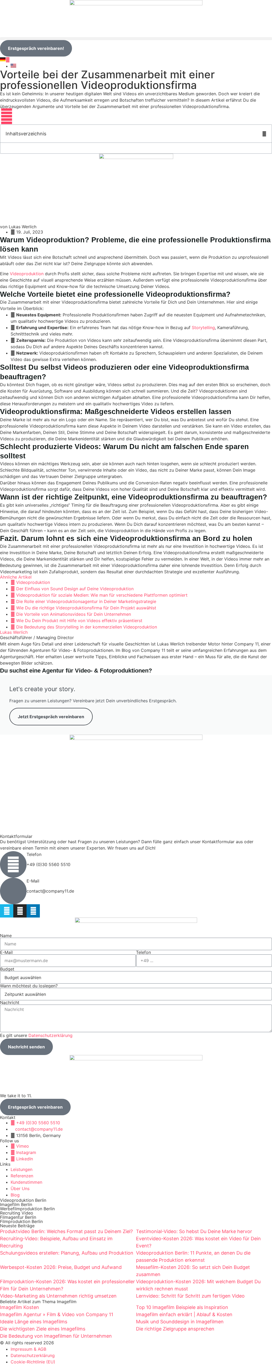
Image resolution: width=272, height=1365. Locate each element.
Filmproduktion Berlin (21, 1221)
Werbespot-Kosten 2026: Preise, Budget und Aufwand (61, 1267)
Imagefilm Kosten (19, 1307)
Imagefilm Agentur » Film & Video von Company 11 (56, 1314)
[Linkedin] (33, 911)
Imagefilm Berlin (16, 1204)
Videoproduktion (27, 273)
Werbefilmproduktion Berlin (27, 1208)
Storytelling (203, 327)
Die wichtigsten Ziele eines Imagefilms (42, 1329)
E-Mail (33, 881)
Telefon (34, 854)
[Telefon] (13, 864)
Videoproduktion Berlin (23, 1200)
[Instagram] (20, 911)
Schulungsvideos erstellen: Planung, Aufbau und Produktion (66, 1253)
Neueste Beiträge (17, 1225)
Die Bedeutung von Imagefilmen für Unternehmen (56, 1336)
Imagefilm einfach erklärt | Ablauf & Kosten (184, 1314)
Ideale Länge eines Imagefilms (33, 1321)
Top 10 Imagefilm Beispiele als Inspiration (182, 1307)
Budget (7, 969)
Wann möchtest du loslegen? (29, 986)
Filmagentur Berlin (18, 1217)
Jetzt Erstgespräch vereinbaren (51, 716)
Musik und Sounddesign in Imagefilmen (180, 1321)
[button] (136, 38)
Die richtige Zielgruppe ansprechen (175, 1329)
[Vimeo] (6, 911)
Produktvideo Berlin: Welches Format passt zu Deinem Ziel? (66, 1231)
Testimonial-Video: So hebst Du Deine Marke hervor (194, 1231)
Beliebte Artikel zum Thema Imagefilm (38, 1301)
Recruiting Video (16, 1213)
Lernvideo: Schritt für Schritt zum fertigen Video (190, 1296)
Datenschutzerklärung (50, 1035)
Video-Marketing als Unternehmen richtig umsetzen (58, 1296)
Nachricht (9, 1002)
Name (6, 935)
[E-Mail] (13, 891)
